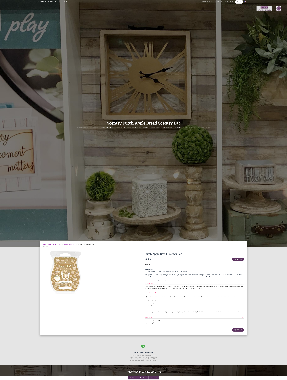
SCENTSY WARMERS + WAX (54, 244)
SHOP (44, 244)
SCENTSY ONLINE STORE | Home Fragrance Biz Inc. (54, 2)
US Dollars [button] (147, 264)
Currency (146, 262)
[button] (194, 283)
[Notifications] (245, 2)
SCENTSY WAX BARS (69, 244)
